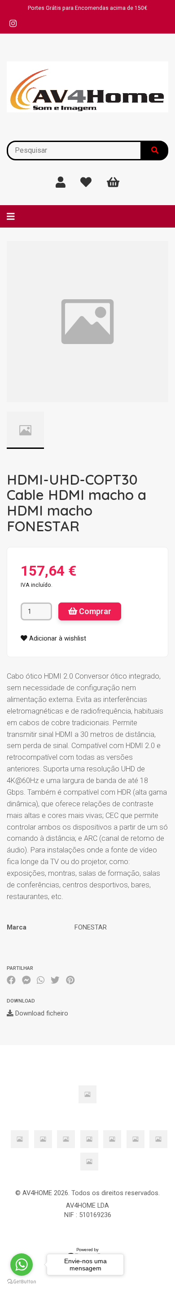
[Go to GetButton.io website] (21, 1282)
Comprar (94, 611)
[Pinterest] (70, 980)
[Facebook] (11, 980)
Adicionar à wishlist (56, 638)
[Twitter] (55, 980)
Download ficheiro (40, 1013)
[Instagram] (13, 23)
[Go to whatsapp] (21, 1264)
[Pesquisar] (154, 150)
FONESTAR (90, 927)
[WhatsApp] (40, 980)
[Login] (61, 182)
